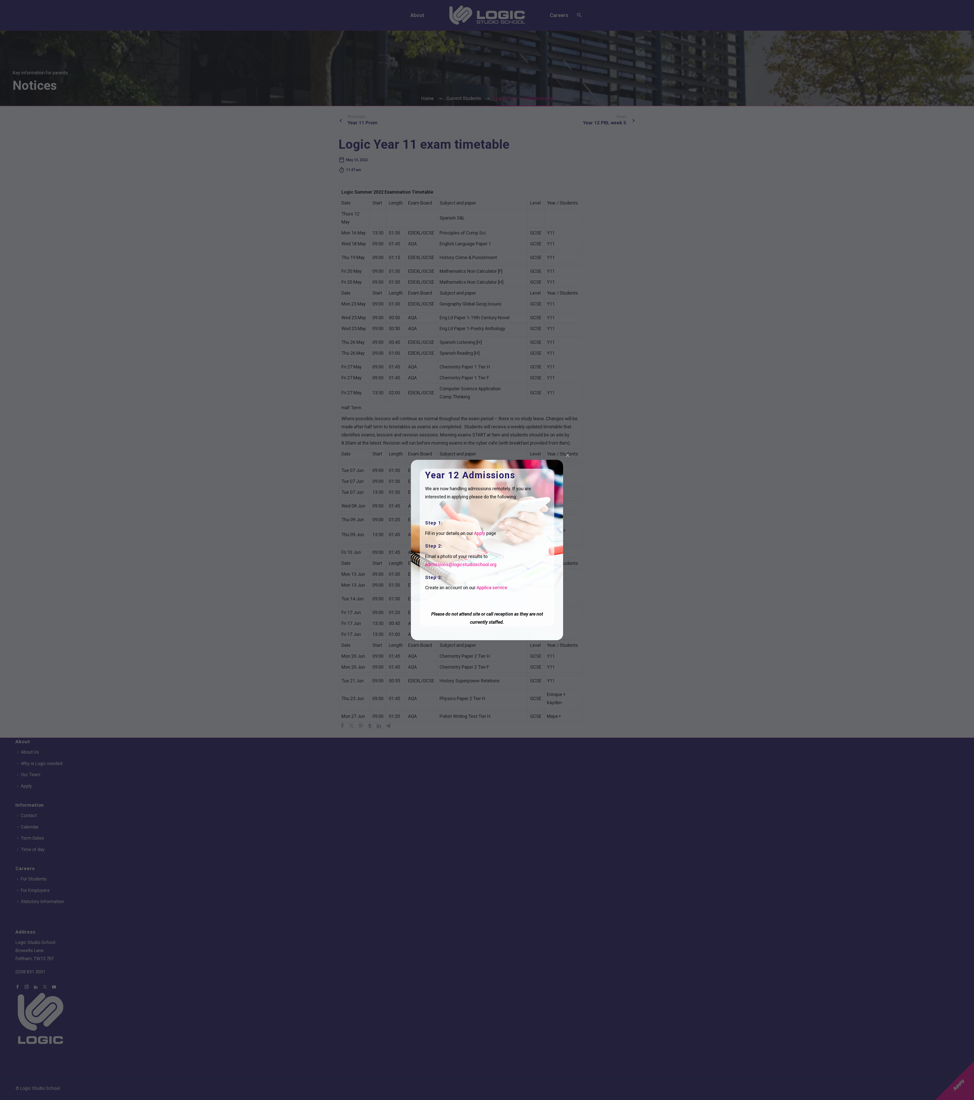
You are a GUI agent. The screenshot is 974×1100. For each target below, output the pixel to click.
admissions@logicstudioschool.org (460, 564)
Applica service (492, 587)
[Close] (567, 455)
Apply (479, 533)
